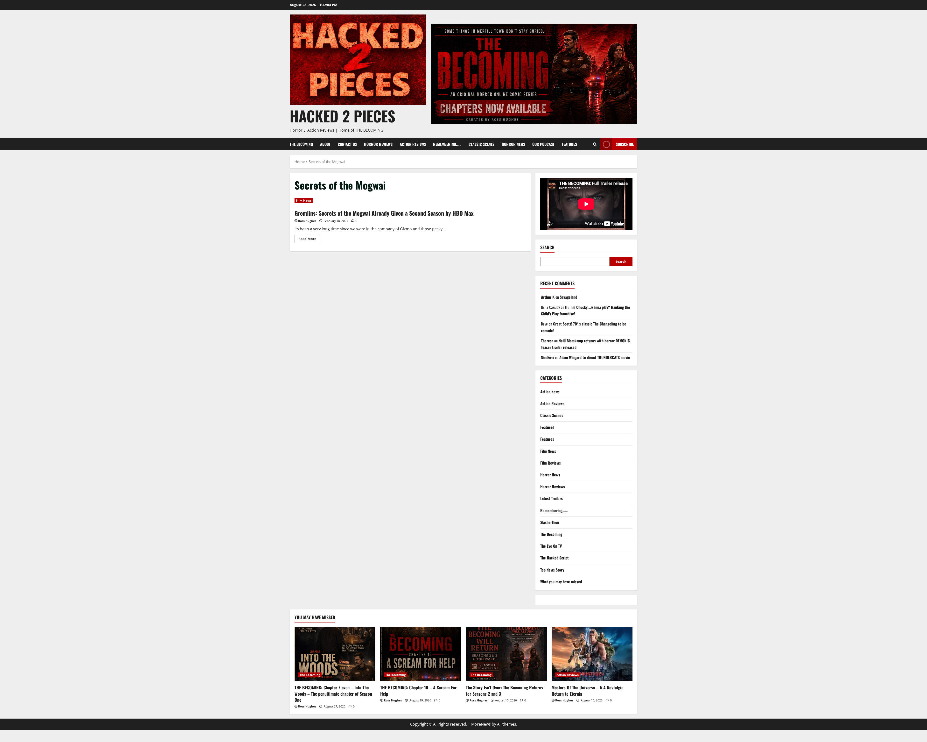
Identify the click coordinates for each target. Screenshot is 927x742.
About (325, 144)
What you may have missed (561, 582)
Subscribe (625, 144)
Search (547, 247)
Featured (547, 427)
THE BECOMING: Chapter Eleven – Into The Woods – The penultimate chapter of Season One (333, 693)
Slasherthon (549, 522)
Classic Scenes (481, 144)
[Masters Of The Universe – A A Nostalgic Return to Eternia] (592, 654)
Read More (309, 238)
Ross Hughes (307, 221)
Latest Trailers (551, 498)
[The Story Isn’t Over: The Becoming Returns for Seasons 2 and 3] (506, 654)
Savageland (568, 297)
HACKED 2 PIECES (342, 116)
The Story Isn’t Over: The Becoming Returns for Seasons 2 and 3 (504, 690)
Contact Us (347, 144)
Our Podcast (543, 144)
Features (569, 144)
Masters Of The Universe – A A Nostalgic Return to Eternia (587, 690)
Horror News (513, 144)
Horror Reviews (378, 144)
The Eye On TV (551, 546)
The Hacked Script (554, 558)
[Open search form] (595, 144)
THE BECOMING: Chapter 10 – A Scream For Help (418, 690)
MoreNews (481, 724)
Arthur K (548, 297)
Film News (303, 200)
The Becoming (301, 144)
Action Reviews (413, 144)
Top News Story (552, 570)
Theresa (547, 341)
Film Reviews (550, 463)
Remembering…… (447, 144)
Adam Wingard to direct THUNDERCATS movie (594, 357)
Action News (550, 392)
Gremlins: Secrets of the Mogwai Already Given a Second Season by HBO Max (384, 213)
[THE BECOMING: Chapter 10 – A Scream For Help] (420, 654)
